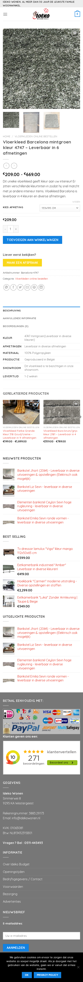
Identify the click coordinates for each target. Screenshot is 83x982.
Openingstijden (14, 872)
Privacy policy (47, 975)
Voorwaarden (13, 887)
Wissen (76, 201)
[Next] (73, 69)
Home (6, 136)
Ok (27, 975)
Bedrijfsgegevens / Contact (22, 879)
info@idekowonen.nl (26, 818)
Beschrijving (12, 310)
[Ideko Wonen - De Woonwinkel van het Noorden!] (41, 14)
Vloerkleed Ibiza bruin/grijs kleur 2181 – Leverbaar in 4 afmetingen (60, 434)
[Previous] (9, 69)
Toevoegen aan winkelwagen (32, 240)
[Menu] (5, 14)
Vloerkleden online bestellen (36, 136)
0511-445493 (33, 843)
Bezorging (10, 894)
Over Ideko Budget (16, 864)
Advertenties (12, 901)
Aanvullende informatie (19, 318)
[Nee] (78, 968)
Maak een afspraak (22, 263)
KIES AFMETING (13, 207)
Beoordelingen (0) (15, 326)
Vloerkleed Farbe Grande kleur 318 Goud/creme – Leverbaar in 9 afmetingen (19, 434)
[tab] (41, 310)
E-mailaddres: (13, 923)
